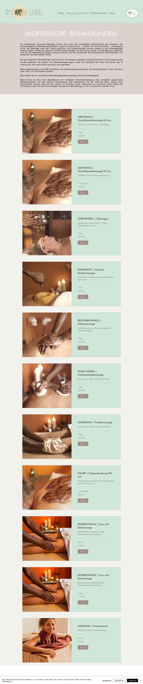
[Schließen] (140, 680)
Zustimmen (132, 680)
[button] (83, 142)
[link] (96, 118)
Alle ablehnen (119, 680)
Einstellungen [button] (107, 680)
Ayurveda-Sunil (24, 12)
